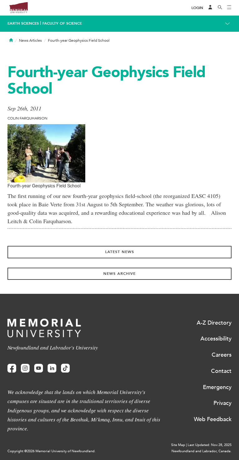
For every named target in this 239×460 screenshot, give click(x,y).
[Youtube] (38, 368)
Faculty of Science (62, 23)
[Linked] (52, 368)
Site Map (178, 445)
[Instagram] (25, 368)
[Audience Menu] (210, 8)
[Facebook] (11, 368)
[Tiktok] (65, 368)
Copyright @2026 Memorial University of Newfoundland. (51, 451)
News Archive (119, 273)
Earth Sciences (23, 23)
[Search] (220, 8)
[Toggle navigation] (229, 8)
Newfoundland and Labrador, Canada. (201, 451)
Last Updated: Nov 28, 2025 (210, 445)
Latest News (119, 252)
